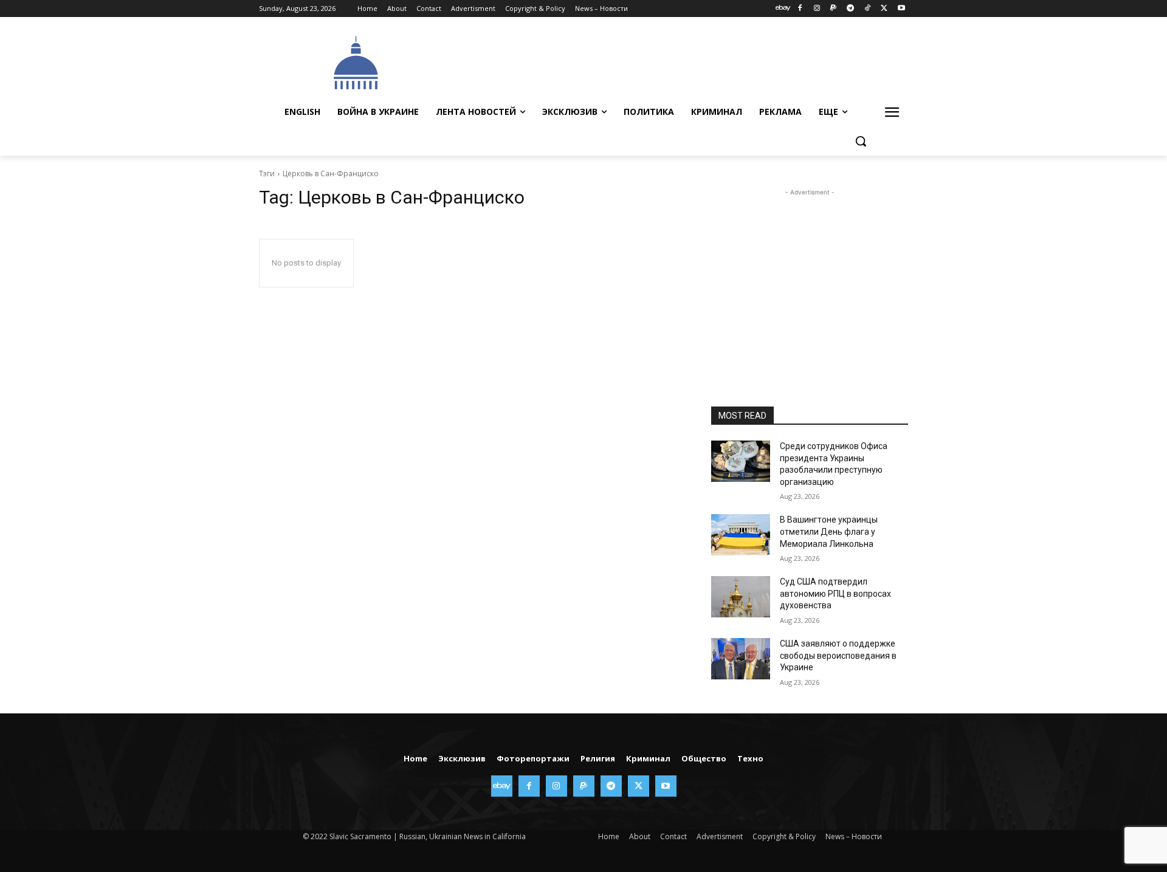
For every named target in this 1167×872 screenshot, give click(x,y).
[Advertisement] (674, 61)
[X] (884, 9)
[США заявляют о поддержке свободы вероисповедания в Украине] (740, 658)
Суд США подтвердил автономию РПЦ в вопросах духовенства (835, 593)
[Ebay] (783, 9)
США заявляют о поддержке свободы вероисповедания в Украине (838, 655)
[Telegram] (851, 9)
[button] (860, 141)
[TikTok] (868, 9)
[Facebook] (800, 9)
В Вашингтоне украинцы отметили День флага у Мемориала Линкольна (829, 531)
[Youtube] (901, 9)
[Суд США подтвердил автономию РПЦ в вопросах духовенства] (740, 596)
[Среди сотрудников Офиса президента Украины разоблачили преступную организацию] (740, 461)
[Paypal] (834, 9)
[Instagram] (817, 9)
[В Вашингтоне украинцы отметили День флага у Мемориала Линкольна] (740, 534)
